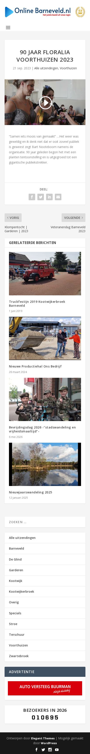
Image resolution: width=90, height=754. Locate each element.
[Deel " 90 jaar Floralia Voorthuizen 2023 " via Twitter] (40, 197)
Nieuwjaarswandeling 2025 (30, 492)
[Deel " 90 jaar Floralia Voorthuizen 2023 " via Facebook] (32, 197)
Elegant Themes (43, 738)
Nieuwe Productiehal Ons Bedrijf (35, 366)
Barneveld (16, 548)
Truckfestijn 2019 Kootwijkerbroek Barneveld (37, 304)
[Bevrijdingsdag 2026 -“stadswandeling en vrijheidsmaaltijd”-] (45, 399)
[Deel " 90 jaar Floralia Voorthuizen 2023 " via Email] (58, 197)
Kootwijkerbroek (21, 591)
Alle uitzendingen (46, 68)
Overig (14, 602)
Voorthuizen (68, 68)
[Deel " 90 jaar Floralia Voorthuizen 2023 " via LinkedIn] (49, 197)
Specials (15, 613)
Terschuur (16, 634)
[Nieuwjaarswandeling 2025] (45, 464)
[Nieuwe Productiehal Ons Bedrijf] (45, 338)
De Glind (15, 559)
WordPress (49, 743)
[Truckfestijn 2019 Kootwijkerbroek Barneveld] (45, 273)
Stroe (13, 624)
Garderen (16, 570)
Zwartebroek (19, 656)
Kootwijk (15, 581)
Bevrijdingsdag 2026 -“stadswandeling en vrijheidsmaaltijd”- (42, 429)
